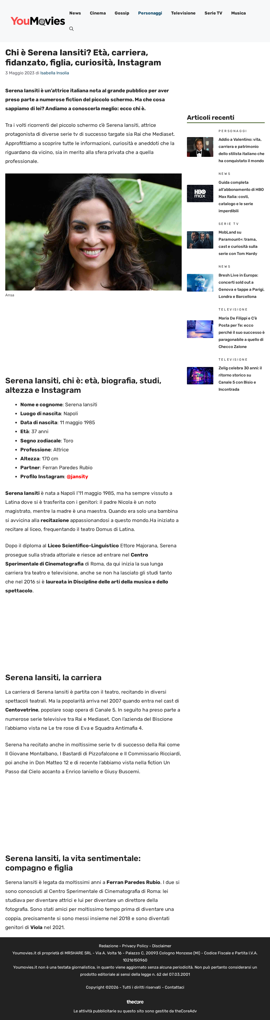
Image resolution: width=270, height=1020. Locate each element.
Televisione (183, 13)
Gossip (122, 13)
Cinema (98, 13)
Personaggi (150, 13)
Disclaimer (161, 946)
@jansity (77, 476)
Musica (238, 13)
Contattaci (174, 987)
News (75, 13)
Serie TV (213, 13)
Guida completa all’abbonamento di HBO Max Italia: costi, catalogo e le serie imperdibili (241, 196)
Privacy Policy (135, 946)
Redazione (108, 946)
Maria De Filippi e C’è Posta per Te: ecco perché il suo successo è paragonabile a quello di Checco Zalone (242, 332)
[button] (71, 29)
